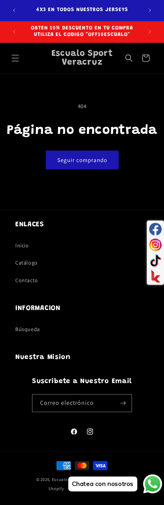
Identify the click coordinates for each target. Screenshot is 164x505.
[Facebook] (155, 229)
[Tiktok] (155, 260)
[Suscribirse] (123, 403)
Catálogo (26, 262)
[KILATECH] (155, 276)
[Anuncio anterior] (14, 10)
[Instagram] (155, 245)
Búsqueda (27, 329)
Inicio (22, 245)
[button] (15, 58)
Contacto (26, 280)
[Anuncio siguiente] (149, 10)
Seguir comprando (82, 160)
